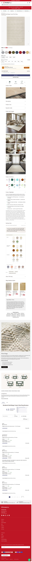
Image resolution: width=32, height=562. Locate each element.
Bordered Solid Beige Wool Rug (15, 292)
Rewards (2, 525)
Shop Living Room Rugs (4, 398)
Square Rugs (23, 315)
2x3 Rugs (18, 313)
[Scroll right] (29, 52)
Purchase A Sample (16, 77)
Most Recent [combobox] (25, 419)
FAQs (2, 534)
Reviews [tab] (3, 402)
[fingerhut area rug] (16, 52)
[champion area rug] (6, 52)
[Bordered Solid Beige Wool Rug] (16, 286)
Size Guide (28, 59)
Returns (2, 537)
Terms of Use (7, 559)
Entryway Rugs (9, 314)
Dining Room (7, 390)
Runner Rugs (18, 315)
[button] (29, 3)
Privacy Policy (2, 559)
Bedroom (10, 390)
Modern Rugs (22, 314)
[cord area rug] (9, 52)
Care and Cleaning (3, 539)
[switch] (21, 416)
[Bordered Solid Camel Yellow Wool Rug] (23, 286)
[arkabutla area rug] (2, 52)
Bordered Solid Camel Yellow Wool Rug (22, 292)
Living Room (3, 390)
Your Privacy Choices (16, 559)
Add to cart (16, 75)
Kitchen (13, 390)
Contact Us (3, 532)
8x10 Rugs (8, 313)
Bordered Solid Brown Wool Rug (11, 478)
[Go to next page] (19, 497)
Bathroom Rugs (14, 314)
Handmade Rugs (13, 315)
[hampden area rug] (27, 52)
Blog (2, 524)
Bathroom (15, 390)
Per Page (22, 496)
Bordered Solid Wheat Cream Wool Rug (8, 292)
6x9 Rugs (12, 313)
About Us (2, 519)
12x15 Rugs (22, 313)
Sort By (24, 418)
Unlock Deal (27, 67)
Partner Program (3, 522)
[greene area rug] (23, 52)
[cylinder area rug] (13, 52)
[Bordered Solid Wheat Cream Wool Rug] (9, 286)
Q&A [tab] (7, 402)
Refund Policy (11, 559)
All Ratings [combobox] (15, 416)
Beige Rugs (18, 314)
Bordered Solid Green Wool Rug (11, 463)
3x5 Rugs (15, 313)
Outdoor (18, 390)
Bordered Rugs (8, 315)
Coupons (2, 527)
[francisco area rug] (20, 52)
